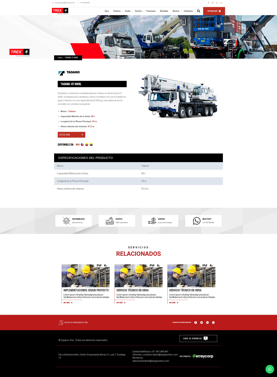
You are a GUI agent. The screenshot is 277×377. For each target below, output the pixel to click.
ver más (66, 302)
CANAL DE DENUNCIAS (192, 338)
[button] (269, 369)
